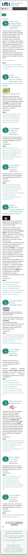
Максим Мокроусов (12, 191)
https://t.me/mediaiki (16, 552)
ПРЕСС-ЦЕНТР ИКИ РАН (16, 4)
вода (3, 292)
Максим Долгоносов (16, 150)
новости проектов (14, 122)
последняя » (14, 524)
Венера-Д (14, 487)
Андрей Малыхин (14, 481)
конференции (17, 156)
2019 (13, 158)
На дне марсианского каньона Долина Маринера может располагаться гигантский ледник (12, 80)
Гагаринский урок (6, 158)
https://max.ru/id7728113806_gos (14, 550)
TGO (10, 116)
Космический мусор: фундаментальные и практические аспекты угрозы (12, 154)
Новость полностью (8, 60)
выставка (21, 392)
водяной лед (5, 294)
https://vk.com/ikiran (16, 548)
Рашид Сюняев (13, 478)
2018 (17, 517)
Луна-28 (8, 199)
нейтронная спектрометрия (16, 66)
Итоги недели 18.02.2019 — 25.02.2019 (14, 351)
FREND (17, 116)
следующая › (19, 522)
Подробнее (7, 110)
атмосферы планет (6, 290)
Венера (4, 199)
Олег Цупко (5, 191)
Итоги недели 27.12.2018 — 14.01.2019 (14, 459)
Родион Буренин (6, 193)
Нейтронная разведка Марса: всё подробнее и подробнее (15, 25)
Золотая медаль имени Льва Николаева (11, 390)
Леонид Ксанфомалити (15, 189)
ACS (10, 288)
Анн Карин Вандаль (7, 284)
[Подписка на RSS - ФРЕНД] (3, 527)
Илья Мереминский (15, 483)
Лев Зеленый (16, 184)
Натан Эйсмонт (13, 148)
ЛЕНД (19, 515)
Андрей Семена (6, 483)
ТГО (7, 517)
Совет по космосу (16, 388)
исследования (5, 68)
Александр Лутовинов (7, 186)
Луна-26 (5, 487)
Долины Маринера (14, 120)
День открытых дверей (8, 156)
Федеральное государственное (13, 531)
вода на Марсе (5, 66)
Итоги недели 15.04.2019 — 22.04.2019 (14, 130)
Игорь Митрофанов (14, 282)
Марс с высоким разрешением (15, 402)
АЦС (14, 152)
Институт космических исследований (13, 536)
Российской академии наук (13, 537)
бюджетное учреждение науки (13, 533)
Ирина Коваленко (6, 150)
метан (16, 288)
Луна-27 (9, 487)
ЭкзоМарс (4, 64)
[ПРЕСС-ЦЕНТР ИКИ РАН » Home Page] (6, 5)
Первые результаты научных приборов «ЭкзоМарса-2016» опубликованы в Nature (13, 209)
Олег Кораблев (5, 148)
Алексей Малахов (13, 515)
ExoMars (9, 114)
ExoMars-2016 (5, 116)
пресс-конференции (17, 236)
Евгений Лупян (16, 186)
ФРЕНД (17, 64)
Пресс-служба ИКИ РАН (13, 545)
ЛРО (4, 517)
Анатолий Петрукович (7, 184)
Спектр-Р (19, 487)
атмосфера (8, 339)
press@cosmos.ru (15, 546)
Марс (20, 64)
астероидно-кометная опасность (10, 392)
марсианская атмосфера (17, 290)
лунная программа (6, 197)
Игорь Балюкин (6, 384)
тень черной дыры (10, 195)
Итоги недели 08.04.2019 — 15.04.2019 (14, 167)
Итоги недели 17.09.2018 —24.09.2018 (14, 497)
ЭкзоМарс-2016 (11, 64)
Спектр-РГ (4, 485)
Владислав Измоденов (15, 384)
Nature (19, 227)
